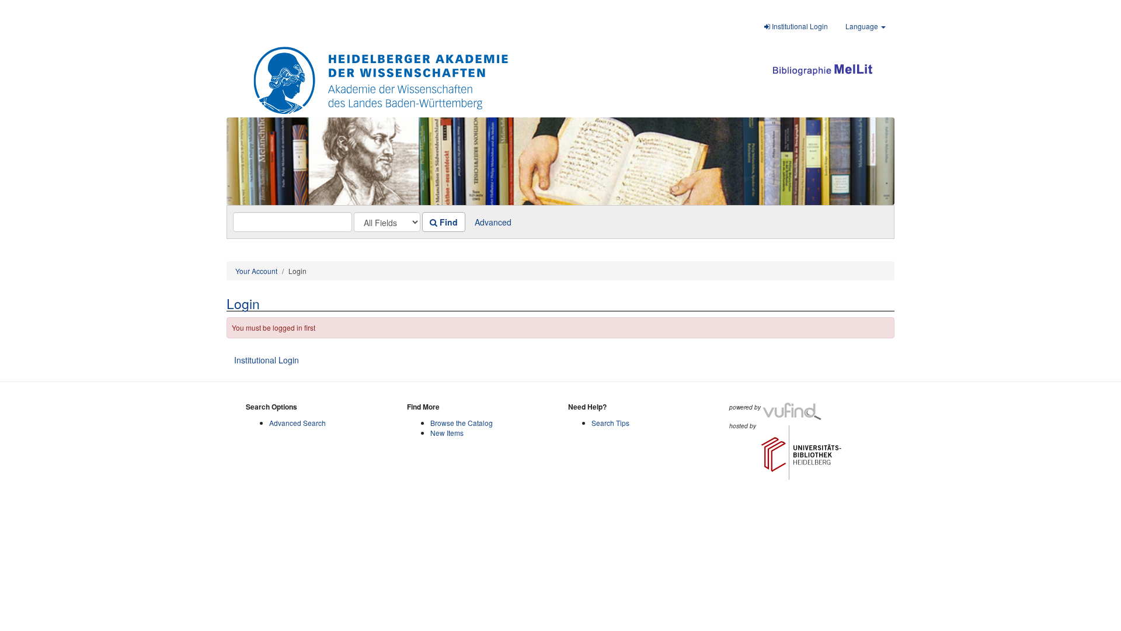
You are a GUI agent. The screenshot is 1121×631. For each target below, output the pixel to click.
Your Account (256, 271)
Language (862, 26)
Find (447, 222)
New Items (447, 433)
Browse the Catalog (461, 423)
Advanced (493, 222)
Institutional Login (799, 26)
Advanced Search (297, 423)
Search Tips (610, 423)
